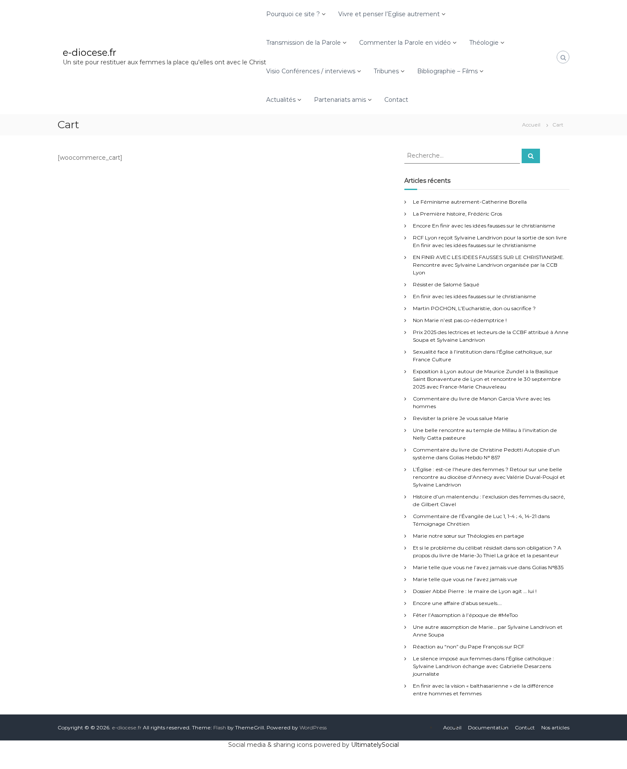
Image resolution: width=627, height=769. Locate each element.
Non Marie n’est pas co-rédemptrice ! (460, 320)
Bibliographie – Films (447, 71)
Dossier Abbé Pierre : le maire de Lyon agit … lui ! (475, 591)
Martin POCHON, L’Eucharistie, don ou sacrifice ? (474, 308)
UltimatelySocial (375, 745)
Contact (396, 100)
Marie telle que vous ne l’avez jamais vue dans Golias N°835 (488, 567)
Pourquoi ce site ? (293, 14)
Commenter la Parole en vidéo (405, 42)
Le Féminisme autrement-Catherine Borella (470, 202)
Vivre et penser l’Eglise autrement (389, 14)
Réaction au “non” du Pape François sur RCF (468, 646)
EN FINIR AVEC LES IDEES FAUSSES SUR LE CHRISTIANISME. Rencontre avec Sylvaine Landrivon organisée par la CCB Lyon (488, 265)
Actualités (281, 100)
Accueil (452, 727)
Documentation (488, 727)
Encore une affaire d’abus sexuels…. (457, 603)
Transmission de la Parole (303, 42)
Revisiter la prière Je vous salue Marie (460, 418)
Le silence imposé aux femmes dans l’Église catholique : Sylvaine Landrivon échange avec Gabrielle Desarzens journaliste (483, 666)
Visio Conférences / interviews (310, 71)
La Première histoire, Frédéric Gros (457, 213)
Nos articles (555, 727)
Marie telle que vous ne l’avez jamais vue (465, 579)
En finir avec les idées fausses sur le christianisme (474, 296)
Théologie (484, 42)
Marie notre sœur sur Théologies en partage (468, 536)
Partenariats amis (340, 100)
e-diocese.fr (89, 52)
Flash (219, 727)
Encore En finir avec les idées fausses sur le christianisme (484, 225)
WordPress (313, 727)
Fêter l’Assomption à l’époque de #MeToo (465, 615)
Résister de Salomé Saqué (446, 284)
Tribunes (386, 71)
